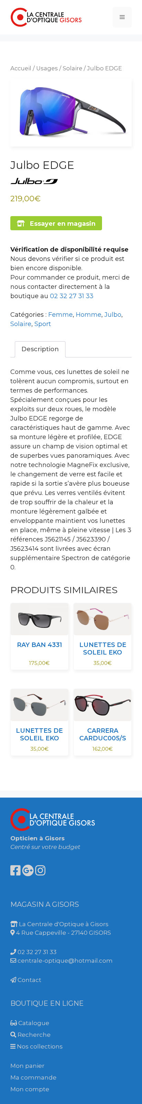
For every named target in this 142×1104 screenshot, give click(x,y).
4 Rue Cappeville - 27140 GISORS (63, 932)
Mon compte (29, 1089)
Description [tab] (40, 349)
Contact (28, 979)
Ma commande (33, 1077)
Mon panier (27, 1065)
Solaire (72, 68)
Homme (88, 314)
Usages (47, 68)
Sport (42, 324)
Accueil (20, 68)
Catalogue (33, 1023)
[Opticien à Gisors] (46, 17)
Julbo (112, 314)
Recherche (33, 1034)
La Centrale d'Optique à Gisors (63, 924)
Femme (60, 314)
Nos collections (39, 1046)
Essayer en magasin (60, 223)
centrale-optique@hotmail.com (64, 960)
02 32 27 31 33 (71, 296)
